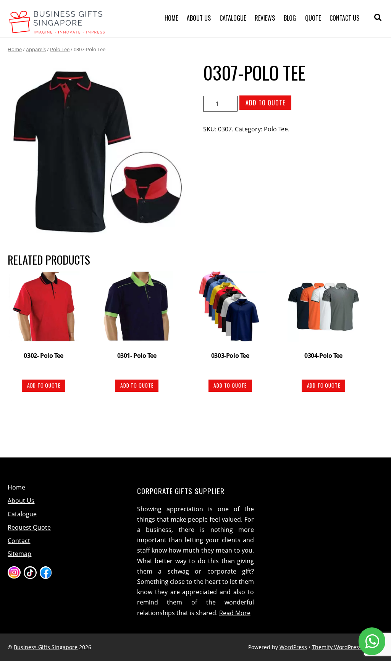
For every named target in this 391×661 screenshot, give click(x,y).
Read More (234, 613)
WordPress (293, 647)
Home (171, 18)
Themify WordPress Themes (347, 647)
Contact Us (344, 18)
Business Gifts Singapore (46, 647)
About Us (199, 18)
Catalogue (233, 18)
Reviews (265, 18)
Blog (290, 18)
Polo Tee (59, 49)
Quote (313, 18)
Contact (19, 541)
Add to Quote (265, 102)
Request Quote (29, 527)
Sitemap (19, 553)
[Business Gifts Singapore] (57, 29)
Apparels (36, 49)
